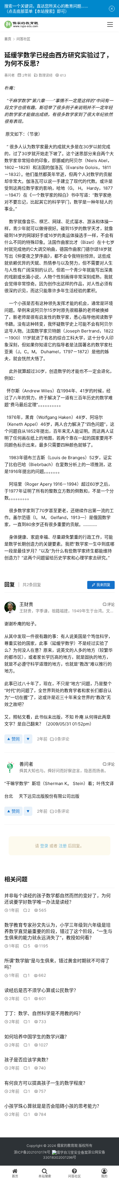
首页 (7, 39)
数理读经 (46, 75)
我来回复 (103, 585)
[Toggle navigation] (110, 24)
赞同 (16, 738)
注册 (63, 845)
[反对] (28, 739)
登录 (44, 845)
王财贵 (26, 604)
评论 (111, 604)
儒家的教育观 (67, 1145)
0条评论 (62, 738)
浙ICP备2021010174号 (32, 1152)
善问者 (9, 75)
